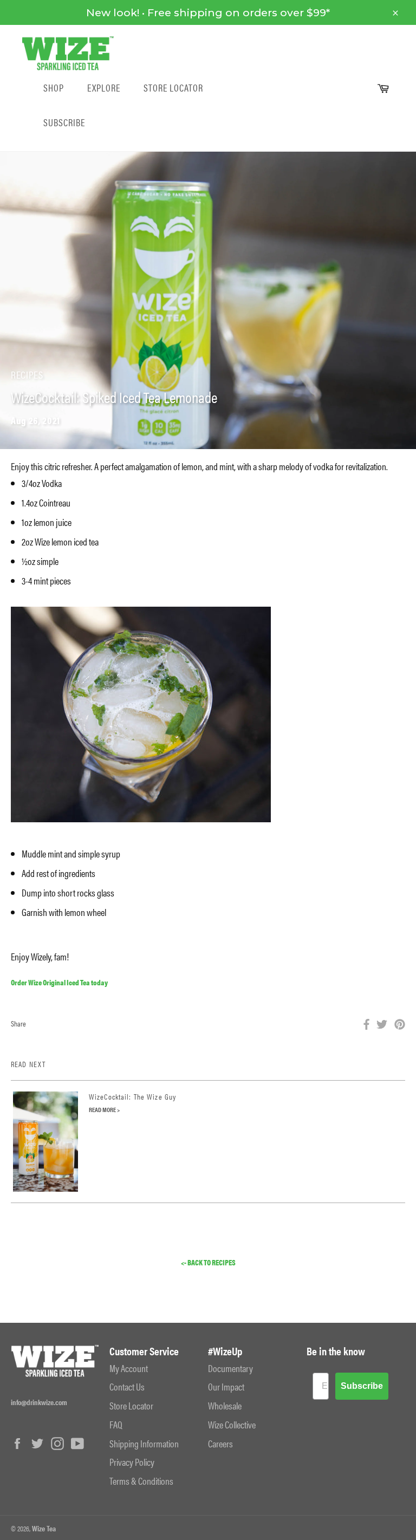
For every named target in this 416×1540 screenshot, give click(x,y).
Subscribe (64, 122)
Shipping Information (144, 1443)
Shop (53, 87)
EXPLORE (103, 87)
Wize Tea (44, 1528)
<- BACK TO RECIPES (208, 1262)
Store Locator (173, 87)
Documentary (230, 1368)
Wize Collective (232, 1424)
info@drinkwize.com (39, 1401)
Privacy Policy (131, 1461)
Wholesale (225, 1405)
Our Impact (226, 1386)
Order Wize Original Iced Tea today (59, 982)
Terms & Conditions (141, 1480)
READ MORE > (104, 1109)
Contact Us (127, 1386)
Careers (220, 1443)
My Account (128, 1368)
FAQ (115, 1424)
